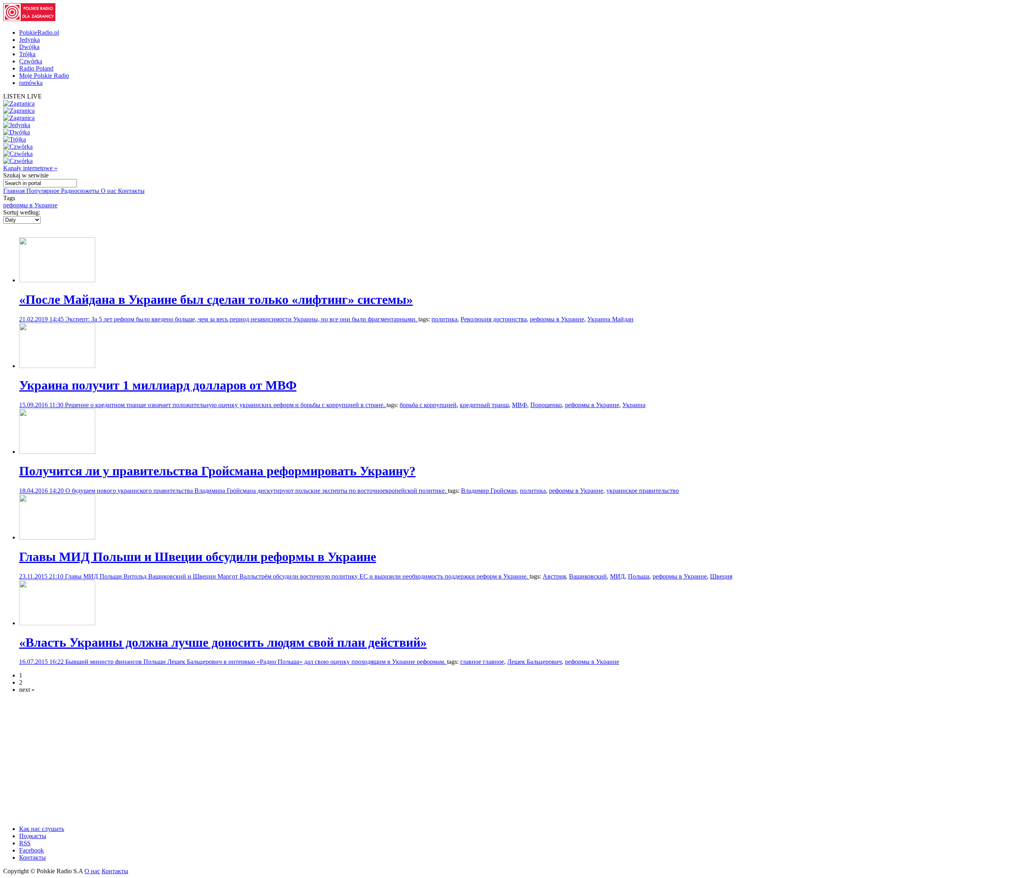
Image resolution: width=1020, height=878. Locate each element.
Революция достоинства (494, 319)
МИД (617, 576)
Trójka (27, 54)
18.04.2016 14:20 (42, 490)
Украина (633, 405)
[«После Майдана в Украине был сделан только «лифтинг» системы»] (57, 280)
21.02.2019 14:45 (42, 319)
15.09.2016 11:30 (42, 405)
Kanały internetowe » (30, 168)
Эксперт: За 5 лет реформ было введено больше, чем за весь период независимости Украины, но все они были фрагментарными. (241, 319)
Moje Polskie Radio (44, 75)
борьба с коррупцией (428, 405)
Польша (638, 576)
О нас (109, 190)
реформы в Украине (30, 205)
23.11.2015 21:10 (42, 576)
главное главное (482, 661)
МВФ (519, 405)
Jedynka (29, 39)
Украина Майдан (610, 319)
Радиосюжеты (81, 190)
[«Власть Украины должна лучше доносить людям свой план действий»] (57, 623)
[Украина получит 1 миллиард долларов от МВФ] (57, 365)
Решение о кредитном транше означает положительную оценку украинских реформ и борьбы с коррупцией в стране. (225, 405)
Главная (14, 190)
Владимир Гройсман (489, 490)
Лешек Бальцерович (534, 661)
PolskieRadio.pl (39, 32)
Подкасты (32, 836)
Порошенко (546, 405)
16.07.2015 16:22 (42, 661)
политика (444, 319)
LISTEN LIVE (22, 96)
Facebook (31, 850)
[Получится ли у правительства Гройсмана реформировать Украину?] (57, 451)
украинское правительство (642, 490)
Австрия (554, 576)
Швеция (721, 576)
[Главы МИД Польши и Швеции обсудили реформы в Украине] (57, 537)
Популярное (43, 190)
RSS (25, 843)
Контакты (131, 190)
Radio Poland (36, 68)
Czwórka (30, 61)
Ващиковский (588, 576)
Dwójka (29, 46)
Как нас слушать (41, 828)
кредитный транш (484, 405)
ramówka (31, 82)
